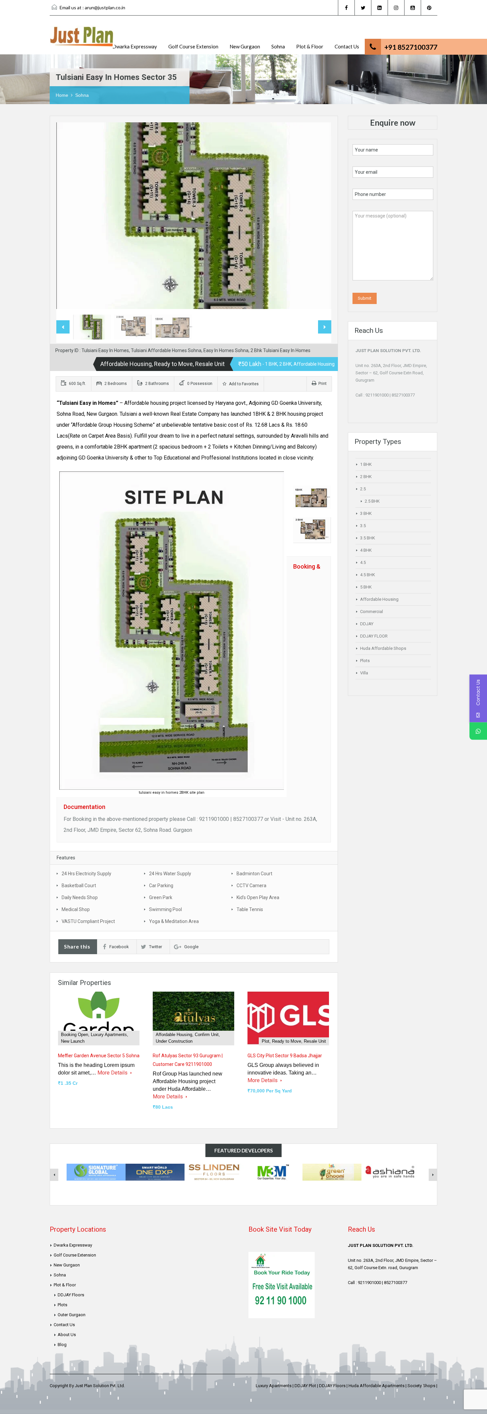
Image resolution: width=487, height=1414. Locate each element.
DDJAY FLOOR (374, 636)
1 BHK (366, 464)
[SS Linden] (214, 1171)
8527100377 (403, 395)
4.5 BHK (367, 574)
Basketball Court (79, 885)
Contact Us (347, 46)
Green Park (160, 897)
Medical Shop (76, 909)
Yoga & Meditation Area (174, 921)
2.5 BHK (372, 501)
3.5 (363, 525)
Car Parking (161, 885)
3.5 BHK (367, 537)
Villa (364, 672)
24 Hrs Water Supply (170, 873)
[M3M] (273, 1171)
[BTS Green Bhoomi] (331, 1171)
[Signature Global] (96, 1171)
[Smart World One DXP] (155, 1171)
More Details (113, 1073)
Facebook (119, 946)
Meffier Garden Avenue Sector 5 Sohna (98, 1055)
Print (322, 383)
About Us (67, 1334)
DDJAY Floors (71, 1294)
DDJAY (366, 623)
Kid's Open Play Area (258, 897)
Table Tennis (250, 909)
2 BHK (366, 476)
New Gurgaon (245, 46)
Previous (68, 217)
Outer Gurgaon (71, 1314)
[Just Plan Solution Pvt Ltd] (82, 40)
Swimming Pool (165, 909)
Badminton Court (254, 873)
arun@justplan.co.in (105, 7)
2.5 (363, 488)
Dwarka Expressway (134, 46)
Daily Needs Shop (80, 897)
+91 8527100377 (410, 47)
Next (319, 217)
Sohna (278, 46)
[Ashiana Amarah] (390, 1171)
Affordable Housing (379, 599)
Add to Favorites (243, 384)
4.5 (363, 562)
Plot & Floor (309, 46)
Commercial (371, 611)
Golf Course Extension (193, 46)
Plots (365, 660)
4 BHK (366, 550)
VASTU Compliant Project (88, 921)
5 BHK (366, 586)
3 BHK (366, 513)
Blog (62, 1344)
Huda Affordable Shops (383, 648)
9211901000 (377, 395)
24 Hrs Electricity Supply (86, 873)
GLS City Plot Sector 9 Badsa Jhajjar (284, 1055)
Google (191, 946)
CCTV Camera (251, 885)
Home (62, 95)
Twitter (155, 946)
